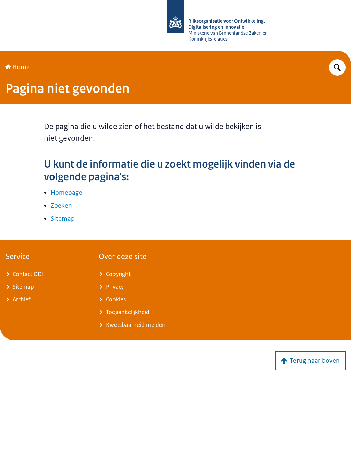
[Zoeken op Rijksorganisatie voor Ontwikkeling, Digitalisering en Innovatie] (337, 67)
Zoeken (61, 205)
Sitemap (63, 218)
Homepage (66, 192)
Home (21, 67)
